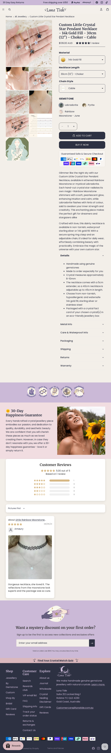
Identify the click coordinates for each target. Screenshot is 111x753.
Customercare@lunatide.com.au (74, 707)
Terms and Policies (55, 748)
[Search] (9, 9)
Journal (43, 683)
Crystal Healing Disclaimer (45, 698)
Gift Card (11, 709)
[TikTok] (106, 2)
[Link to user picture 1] (30, 557)
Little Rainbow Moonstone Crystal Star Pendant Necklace (26, 521)
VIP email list (30, 695)
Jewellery (11, 678)
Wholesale (45, 689)
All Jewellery (21, 16)
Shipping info (30, 706)
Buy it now (82, 144)
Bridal (9, 703)
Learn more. (98, 684)
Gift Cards (45, 707)
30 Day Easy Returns (13, 2)
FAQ (25, 701)
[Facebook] (96, 2)
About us (44, 678)
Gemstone (66, 98)
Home (9, 16)
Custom (10, 692)
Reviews (10, 714)
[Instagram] (101, 2)
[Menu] (3, 9)
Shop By (10, 698)
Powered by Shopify (30, 748)
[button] (83, 43)
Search (27, 681)
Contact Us (29, 730)
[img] (15, 524)
